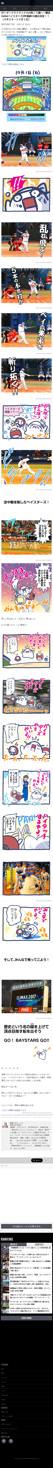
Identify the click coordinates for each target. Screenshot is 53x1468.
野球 (14, 8)
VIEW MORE (26, 1318)
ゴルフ (35, 8)
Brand (3, 1404)
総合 (5, 8)
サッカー (25, 8)
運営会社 (4, 1433)
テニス (3, 1391)
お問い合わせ (6, 1424)
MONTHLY (39, 1244)
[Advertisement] (26, 1195)
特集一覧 (4, 1412)
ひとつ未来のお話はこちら (14, 1110)
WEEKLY (13, 1244)
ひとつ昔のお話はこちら (13, 64)
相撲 (45, 8)
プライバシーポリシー (9, 1429)
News (3, 1400)
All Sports (4, 1395)
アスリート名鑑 (7, 1416)
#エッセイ (5, 1166)
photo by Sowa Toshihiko (44, 171)
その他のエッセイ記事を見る (26, 1226)
